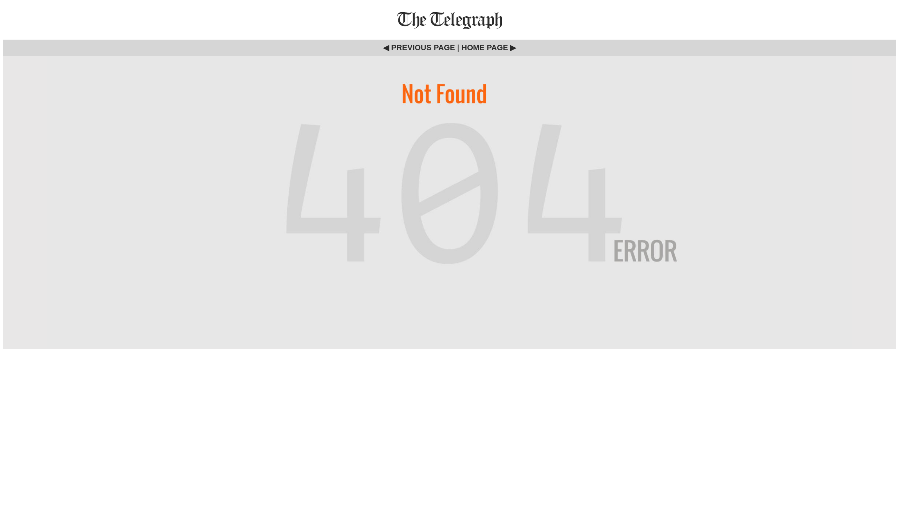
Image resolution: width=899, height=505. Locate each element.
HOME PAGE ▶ (488, 47)
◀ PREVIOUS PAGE (419, 47)
